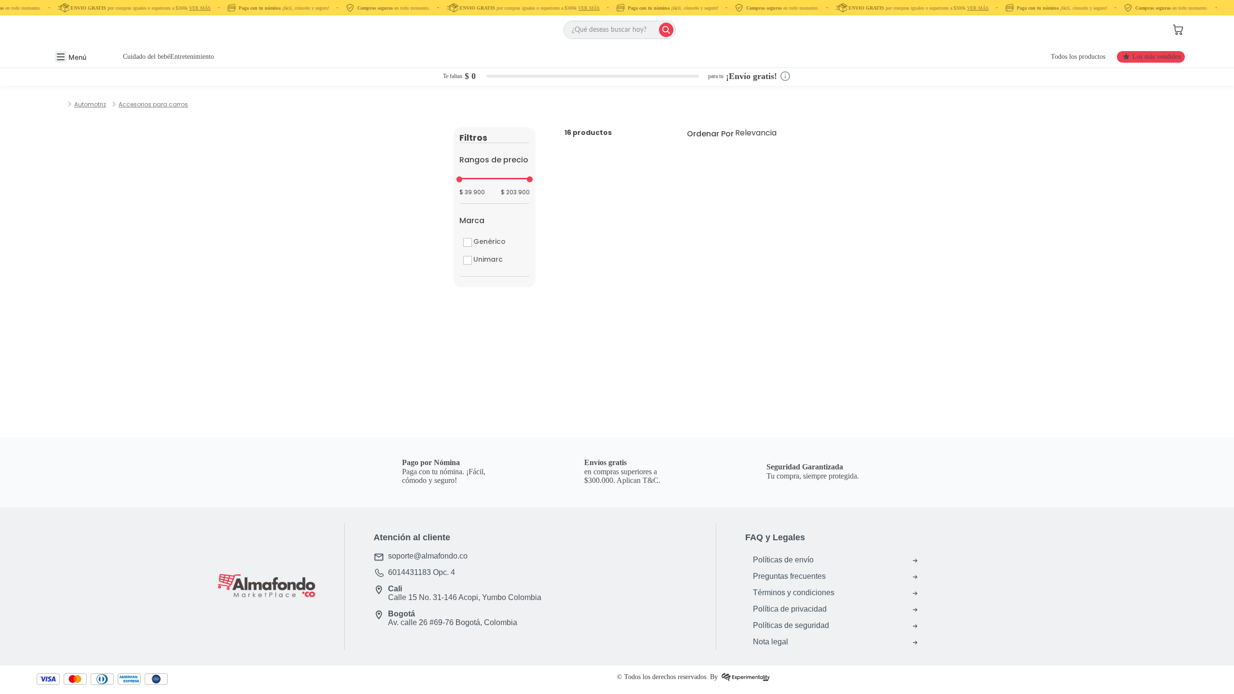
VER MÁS (194, 8)
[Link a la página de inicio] (64, 104)
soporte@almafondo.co (428, 556)
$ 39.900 (472, 192)
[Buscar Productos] (666, 30)
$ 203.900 (515, 192)
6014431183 (409, 572)
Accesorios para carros (153, 104)
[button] (1143, 29)
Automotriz (90, 104)
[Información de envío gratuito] (785, 76)
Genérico (489, 241)
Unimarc (488, 259)
